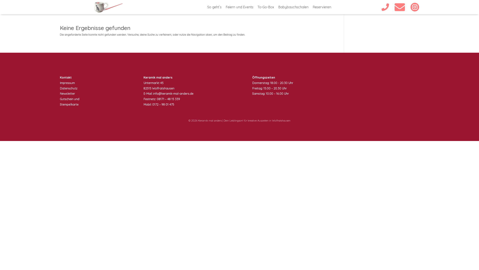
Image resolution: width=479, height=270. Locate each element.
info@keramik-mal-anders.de (173, 93)
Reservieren (322, 7)
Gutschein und (69, 99)
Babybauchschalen (293, 7)
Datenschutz (68, 88)
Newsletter (67, 93)
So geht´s (214, 7)
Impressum (67, 83)
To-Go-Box (265, 7)
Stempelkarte (69, 104)
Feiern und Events (239, 7)
